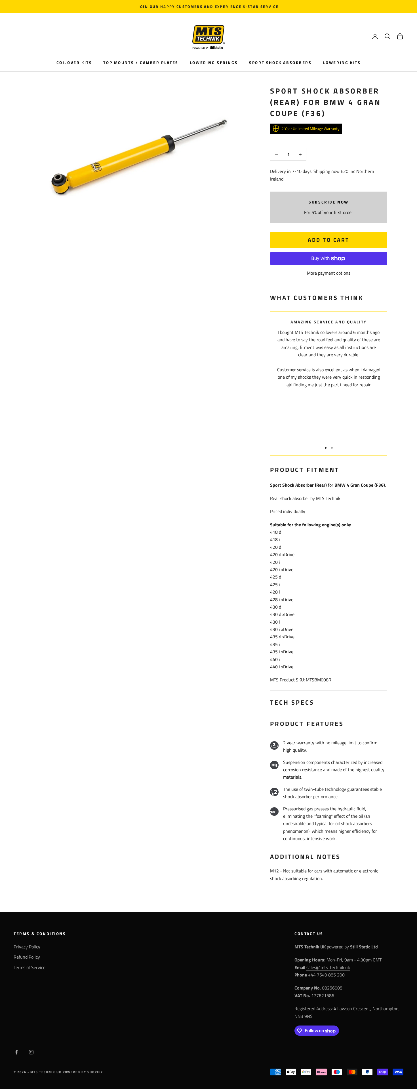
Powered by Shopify (83, 1072)
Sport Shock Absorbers (280, 63)
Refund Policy (27, 957)
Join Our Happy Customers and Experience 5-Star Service (208, 6)
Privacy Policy (27, 946)
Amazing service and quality (328, 322)
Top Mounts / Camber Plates (140, 63)
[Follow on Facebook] (16, 1052)
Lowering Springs (214, 63)
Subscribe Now (329, 202)
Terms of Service (29, 967)
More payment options (328, 273)
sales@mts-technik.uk (328, 967)
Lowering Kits (342, 63)
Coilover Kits (74, 63)
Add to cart (328, 240)
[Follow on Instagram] (31, 1052)
